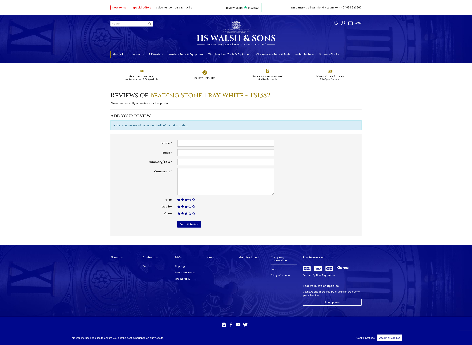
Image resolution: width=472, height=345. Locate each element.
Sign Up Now (332, 302)
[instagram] (224, 325)
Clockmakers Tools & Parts (273, 54)
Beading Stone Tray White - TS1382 (210, 95)
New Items (119, 7)
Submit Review (189, 224)
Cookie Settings (365, 337)
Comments (162, 171)
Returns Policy (182, 278)
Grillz (189, 7)
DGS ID (179, 7)
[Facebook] (231, 325)
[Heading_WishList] (336, 23)
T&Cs (178, 257)
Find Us (147, 266)
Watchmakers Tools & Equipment (230, 54)
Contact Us (150, 257)
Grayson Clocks (329, 54)
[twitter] (245, 325)
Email (166, 152)
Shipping (180, 266)
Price (168, 200)
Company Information (279, 259)
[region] (236, 338)
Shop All (118, 54)
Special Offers (142, 7)
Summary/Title (159, 162)
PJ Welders (156, 54)
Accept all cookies (389, 337)
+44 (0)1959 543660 (348, 7)
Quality (167, 206)
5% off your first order (330, 79)
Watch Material (305, 54)
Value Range (164, 7)
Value (168, 213)
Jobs (273, 269)
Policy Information (281, 275)
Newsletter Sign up (330, 76)
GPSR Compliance (185, 272)
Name (166, 143)
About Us (139, 54)
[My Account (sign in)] (343, 23)
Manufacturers (249, 257)
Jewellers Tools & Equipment (185, 54)
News (210, 257)
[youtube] (238, 325)
